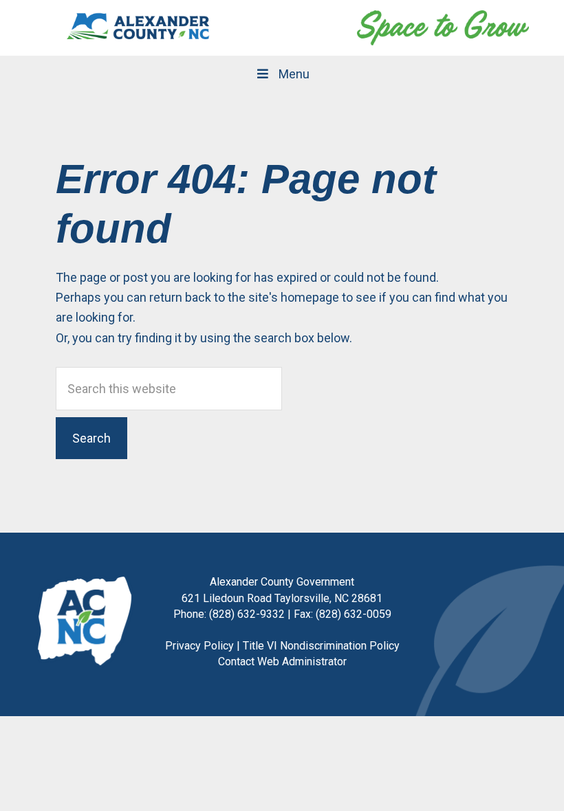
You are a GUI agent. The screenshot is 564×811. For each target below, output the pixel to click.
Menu (294, 74)
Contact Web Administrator (282, 661)
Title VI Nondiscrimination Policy (321, 645)
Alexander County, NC (138, 27)
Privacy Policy (199, 645)
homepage (310, 297)
